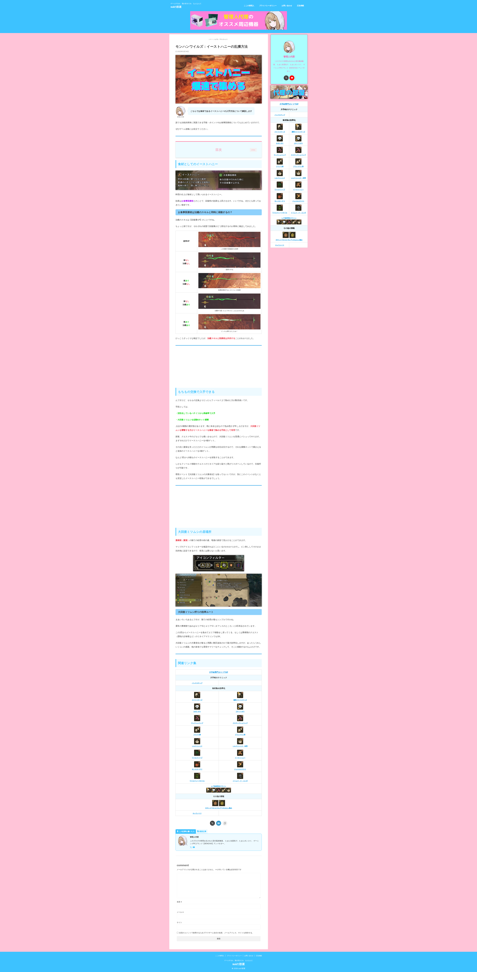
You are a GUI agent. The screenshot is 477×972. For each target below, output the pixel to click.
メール (180, 912)
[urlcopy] (224, 823)
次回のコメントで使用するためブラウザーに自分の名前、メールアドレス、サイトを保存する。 (216, 933)
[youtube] (194, 847)
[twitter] (212, 823)
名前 (179, 902)
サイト (179, 922)
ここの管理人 (249, 5)
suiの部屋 (176, 6)
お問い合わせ (287, 5)
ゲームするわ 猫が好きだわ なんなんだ (238, 960)
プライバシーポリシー (268, 5)
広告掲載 (300, 5)
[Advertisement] (219, 368)
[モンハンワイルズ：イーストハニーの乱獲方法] (218, 823)
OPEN (253, 150)
